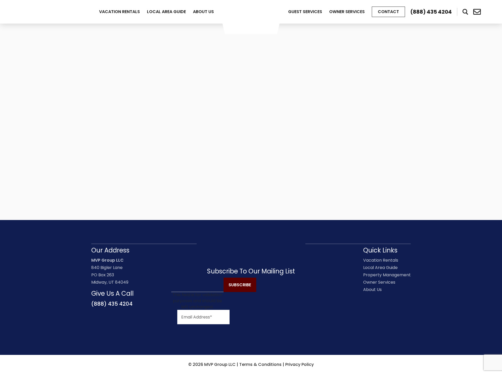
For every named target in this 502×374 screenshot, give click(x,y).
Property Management (387, 275)
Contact (388, 12)
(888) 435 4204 (112, 303)
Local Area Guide (166, 12)
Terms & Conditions (260, 364)
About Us (203, 12)
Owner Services (347, 12)
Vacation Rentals (119, 12)
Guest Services (305, 12)
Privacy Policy (299, 364)
